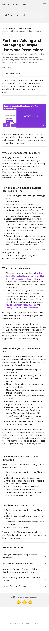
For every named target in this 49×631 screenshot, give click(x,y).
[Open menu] (44, 4)
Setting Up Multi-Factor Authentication (23, 307)
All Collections (7, 28)
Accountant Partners (24, 28)
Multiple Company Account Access (21, 305)
